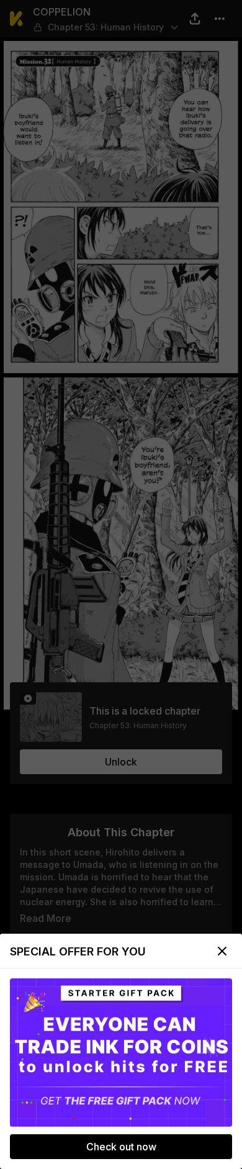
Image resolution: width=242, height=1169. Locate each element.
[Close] (222, 951)
